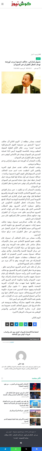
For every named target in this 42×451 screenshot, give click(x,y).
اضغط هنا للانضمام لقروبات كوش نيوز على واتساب (21, 332)
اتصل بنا (16, 438)
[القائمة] (2, 5)
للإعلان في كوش (28, 435)
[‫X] (30, 324)
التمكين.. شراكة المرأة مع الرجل (19, 410)
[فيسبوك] (35, 324)
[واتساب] (21, 324)
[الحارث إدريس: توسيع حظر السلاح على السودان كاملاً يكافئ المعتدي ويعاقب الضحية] (35, 395)
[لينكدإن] (26, 324)
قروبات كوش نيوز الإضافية (21, 334)
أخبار (32, 54)
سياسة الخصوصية (23, 438)
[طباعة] (7, 324)
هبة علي (36, 68)
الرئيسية (37, 54)
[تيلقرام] (16, 324)
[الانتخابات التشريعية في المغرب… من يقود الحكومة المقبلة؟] (35, 386)
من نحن (36, 435)
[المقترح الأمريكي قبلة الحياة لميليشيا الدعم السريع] (35, 421)
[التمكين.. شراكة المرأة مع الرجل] (35, 413)
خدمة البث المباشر (18, 435)
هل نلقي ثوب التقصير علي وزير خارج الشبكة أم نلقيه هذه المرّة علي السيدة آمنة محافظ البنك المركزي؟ (15, 403)
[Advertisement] (21, 30)
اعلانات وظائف (8, 435)
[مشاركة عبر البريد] (12, 324)
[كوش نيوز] (21, 4)
